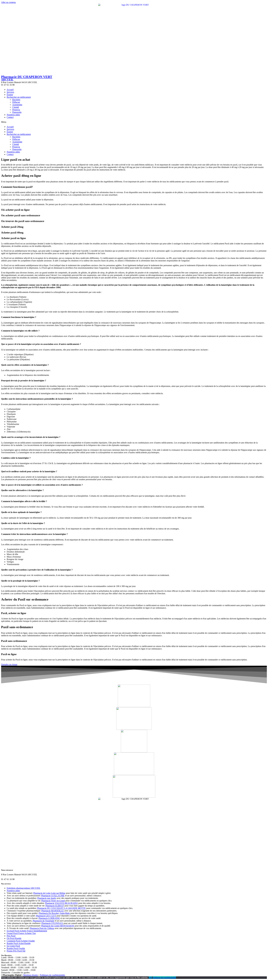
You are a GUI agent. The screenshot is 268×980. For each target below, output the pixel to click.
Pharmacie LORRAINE (49, 918)
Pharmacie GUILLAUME (52, 895)
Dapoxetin (16, 112)
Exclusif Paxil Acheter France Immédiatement (27, 931)
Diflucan (16, 102)
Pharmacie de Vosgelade (43, 921)
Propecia (16, 109)
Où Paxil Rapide (14, 938)
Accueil (10, 89)
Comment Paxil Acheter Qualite (21, 941)
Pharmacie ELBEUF (55, 905)
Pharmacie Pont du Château (42, 928)
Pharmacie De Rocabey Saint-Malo (54, 913)
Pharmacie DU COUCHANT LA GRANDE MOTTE (61, 908)
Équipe (10, 94)
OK (150, 977)
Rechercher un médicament (19, 97)
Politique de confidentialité (164, 977)
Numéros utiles (13, 115)
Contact (10, 117)
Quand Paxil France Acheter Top (21, 933)
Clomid (15, 107)
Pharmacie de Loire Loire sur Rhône (49, 893)
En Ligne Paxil (13, 946)
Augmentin (17, 104)
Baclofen (16, 99)
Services (10, 92)
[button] (134, 122)
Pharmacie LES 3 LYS (46, 916)
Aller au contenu (8, 2)
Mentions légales (30, 975)
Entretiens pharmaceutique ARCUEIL (23, 888)
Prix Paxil (11, 936)
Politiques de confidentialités (52, 975)
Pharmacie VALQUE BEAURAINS (61, 903)
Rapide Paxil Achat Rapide (19, 943)
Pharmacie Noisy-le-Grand (53, 900)
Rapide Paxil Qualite (16, 948)
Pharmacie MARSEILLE (52, 910)
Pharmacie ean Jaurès (46, 898)
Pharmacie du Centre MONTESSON (57, 926)
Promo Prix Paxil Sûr (16, 951)
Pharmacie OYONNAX (52, 923)
